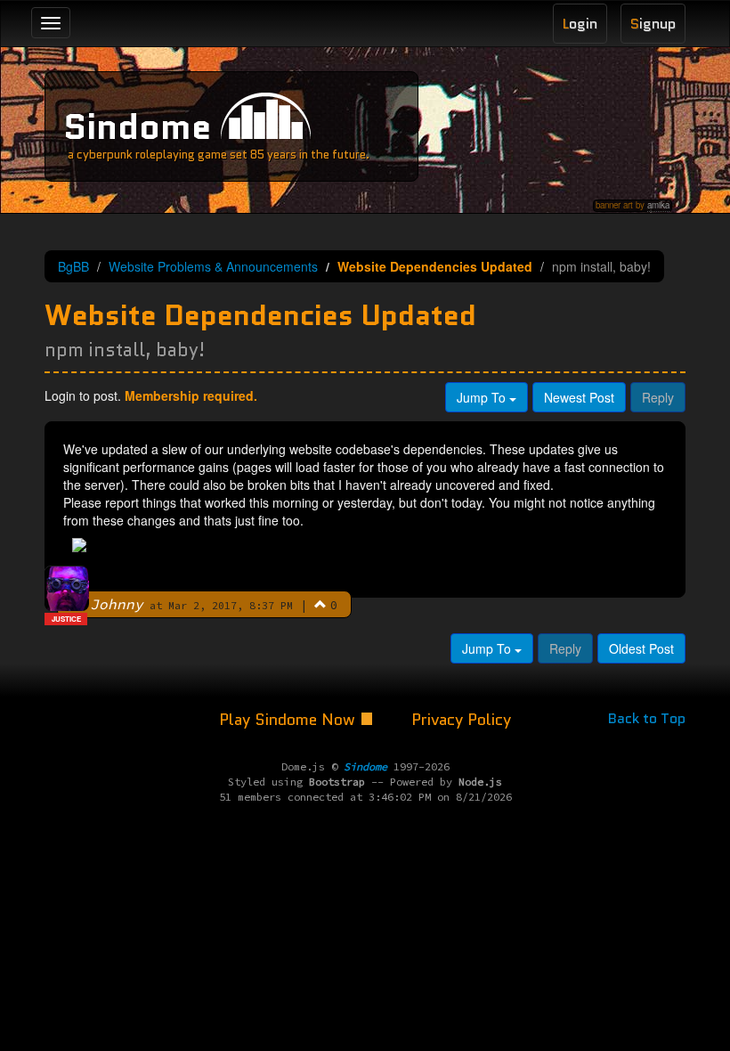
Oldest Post (641, 648)
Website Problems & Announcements (213, 266)
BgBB (73, 266)
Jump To (483, 397)
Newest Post (579, 397)
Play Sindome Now (289, 719)
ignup (653, 23)
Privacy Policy (461, 719)
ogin (580, 23)
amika (658, 205)
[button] (320, 604)
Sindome (137, 126)
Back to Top (646, 718)
